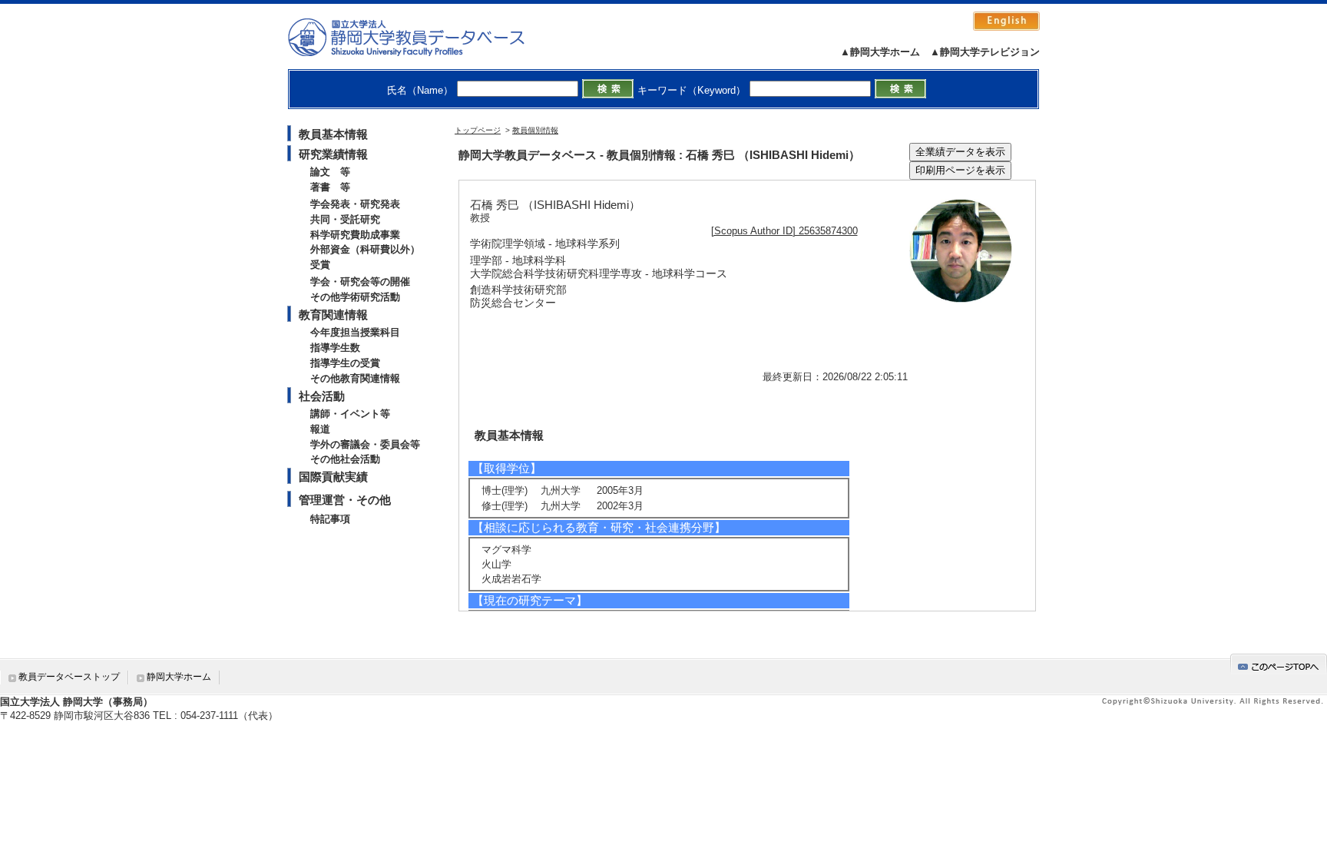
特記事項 (330, 519)
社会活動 (322, 395)
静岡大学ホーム (179, 676)
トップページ (478, 130)
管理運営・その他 (345, 499)
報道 (320, 429)
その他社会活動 (345, 459)
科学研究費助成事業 (355, 234)
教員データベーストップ (69, 676)
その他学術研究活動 (355, 297)
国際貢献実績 (333, 476)
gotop (1278, 664)
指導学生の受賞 (345, 363)
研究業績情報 (333, 154)
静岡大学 (422, 37)
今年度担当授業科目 (355, 332)
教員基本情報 (333, 134)
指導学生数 (335, 347)
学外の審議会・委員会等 (365, 444)
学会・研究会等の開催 (360, 281)
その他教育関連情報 (355, 378)
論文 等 (330, 171)
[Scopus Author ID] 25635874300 (784, 231)
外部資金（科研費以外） (365, 249)
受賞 (320, 264)
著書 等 (330, 187)
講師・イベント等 (350, 413)
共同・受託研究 (345, 219)
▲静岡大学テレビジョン (985, 52)
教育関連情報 (333, 314)
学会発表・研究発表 (355, 204)
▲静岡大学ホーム (880, 52)
